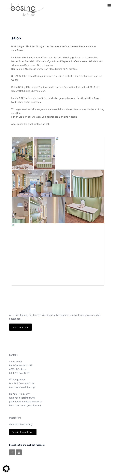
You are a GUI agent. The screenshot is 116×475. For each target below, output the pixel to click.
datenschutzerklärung (20, 424)
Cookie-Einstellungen (22, 432)
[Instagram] (19, 452)
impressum (15, 417)
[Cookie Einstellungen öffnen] (6, 471)
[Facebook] (12, 452)
